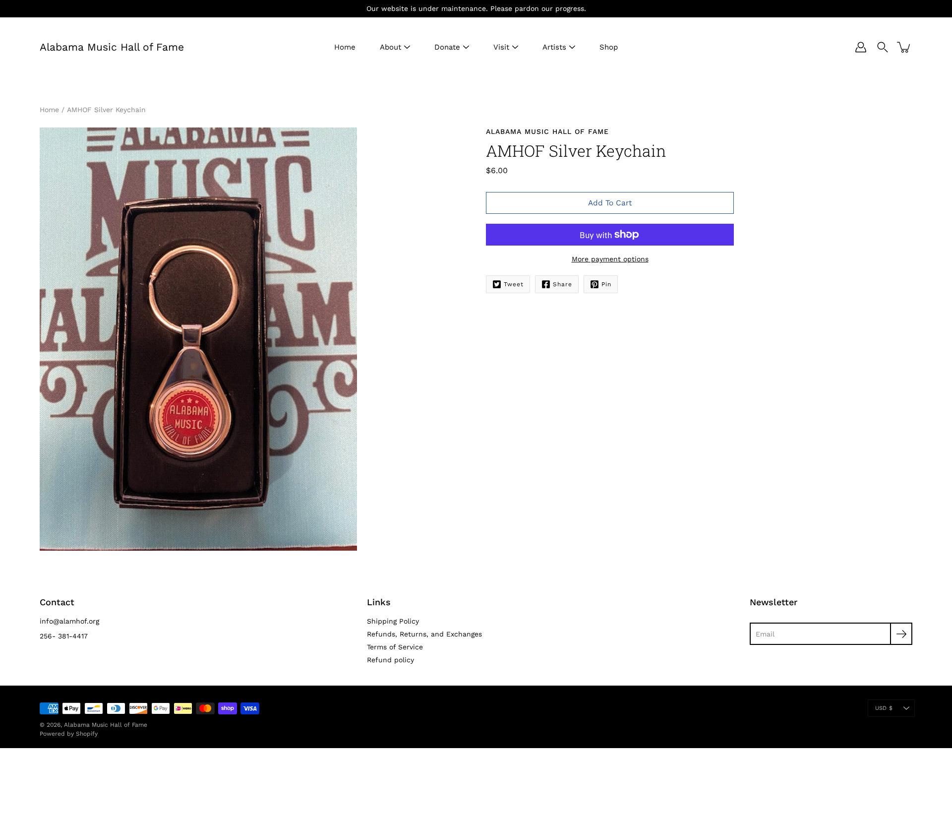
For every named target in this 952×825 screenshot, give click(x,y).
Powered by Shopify (69, 733)
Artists (554, 47)
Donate (447, 47)
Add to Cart (610, 202)
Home (345, 47)
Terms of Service (395, 647)
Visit (501, 47)
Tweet (514, 284)
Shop (608, 47)
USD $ (883, 708)
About (390, 47)
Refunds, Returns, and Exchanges (424, 634)
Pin (606, 284)
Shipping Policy (393, 621)
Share (562, 284)
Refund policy (390, 660)
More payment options (610, 259)
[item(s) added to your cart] (904, 47)
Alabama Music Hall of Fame (112, 47)
